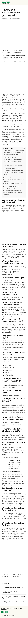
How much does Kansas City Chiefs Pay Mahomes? (14, 180)
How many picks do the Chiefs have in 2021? (13, 184)
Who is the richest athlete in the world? (13, 170)
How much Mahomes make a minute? (13, 178)
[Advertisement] (14, 35)
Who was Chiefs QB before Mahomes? (13, 187)
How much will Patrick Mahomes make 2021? (13, 173)
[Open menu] (25, 2)
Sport (15, 18)
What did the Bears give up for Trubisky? (14, 196)
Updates (18, 18)
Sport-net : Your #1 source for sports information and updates (11, 609)
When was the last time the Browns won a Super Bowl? (13, 597)
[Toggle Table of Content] (23, 148)
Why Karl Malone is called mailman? (14, 601)
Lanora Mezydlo (9, 18)
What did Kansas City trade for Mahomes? (14, 152)
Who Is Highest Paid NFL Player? (11, 168)
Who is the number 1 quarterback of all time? (13, 166)
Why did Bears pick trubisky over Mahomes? (12, 155)
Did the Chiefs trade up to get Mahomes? (14, 150)
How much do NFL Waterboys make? (13, 159)
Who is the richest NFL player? (11, 176)
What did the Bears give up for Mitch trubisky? (13, 193)
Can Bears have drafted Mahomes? (12, 190)
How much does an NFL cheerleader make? (12, 162)
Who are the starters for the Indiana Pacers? (9, 591)
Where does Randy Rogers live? (6, 575)
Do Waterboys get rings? (10, 157)
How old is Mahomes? (9, 188)
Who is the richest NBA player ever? (14, 587)
